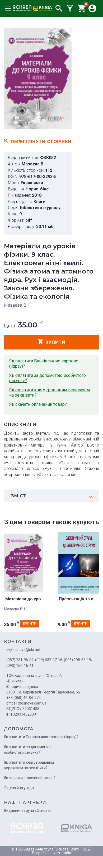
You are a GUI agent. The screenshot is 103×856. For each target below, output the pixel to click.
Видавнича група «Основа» (28, 810)
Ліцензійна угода (19, 788)
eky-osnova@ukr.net (23, 649)
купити (55, 342)
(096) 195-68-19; (78, 660)
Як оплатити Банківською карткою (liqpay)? (43, 363)
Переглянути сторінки (41, 141)
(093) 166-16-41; (20, 665)
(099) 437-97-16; (49, 660)
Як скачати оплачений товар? (38, 404)
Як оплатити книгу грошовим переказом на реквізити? (49, 392)
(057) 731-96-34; (20, 660)
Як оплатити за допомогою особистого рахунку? (47, 378)
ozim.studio (61, 853)
